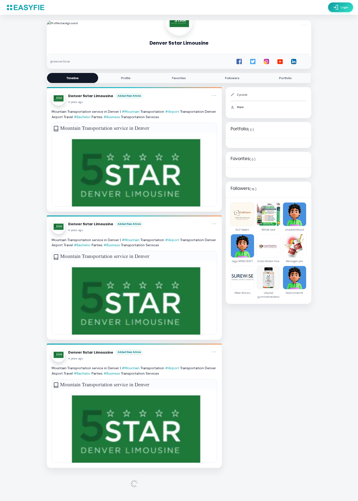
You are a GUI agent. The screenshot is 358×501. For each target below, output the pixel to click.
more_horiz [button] (214, 95)
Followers (232, 78)
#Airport (172, 111)
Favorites (179, 78)
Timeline (72, 78)
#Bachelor (82, 117)
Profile (126, 78)
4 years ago (75, 102)
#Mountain (131, 111)
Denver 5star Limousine (90, 95)
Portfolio (285, 78)
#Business (112, 117)
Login (340, 7)
